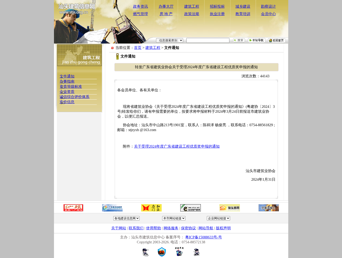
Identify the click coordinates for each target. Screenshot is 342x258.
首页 (137, 48)
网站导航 (205, 228)
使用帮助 (153, 228)
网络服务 (171, 228)
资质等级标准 (71, 86)
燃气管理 (140, 14)
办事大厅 (166, 6)
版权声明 (223, 228)
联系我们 (136, 228)
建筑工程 (191, 6)
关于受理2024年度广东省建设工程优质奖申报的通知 (177, 146)
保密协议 (188, 228)
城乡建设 (242, 6)
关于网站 (118, 228)
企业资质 (67, 92)
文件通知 (67, 76)
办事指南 (67, 81)
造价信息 (67, 102)
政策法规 (191, 14)
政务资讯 (140, 6)
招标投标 (217, 6)
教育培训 (242, 14)
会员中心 (268, 14)
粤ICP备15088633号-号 (203, 237)
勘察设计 (268, 6)
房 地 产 (166, 14)
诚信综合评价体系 (74, 97)
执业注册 (217, 14)
